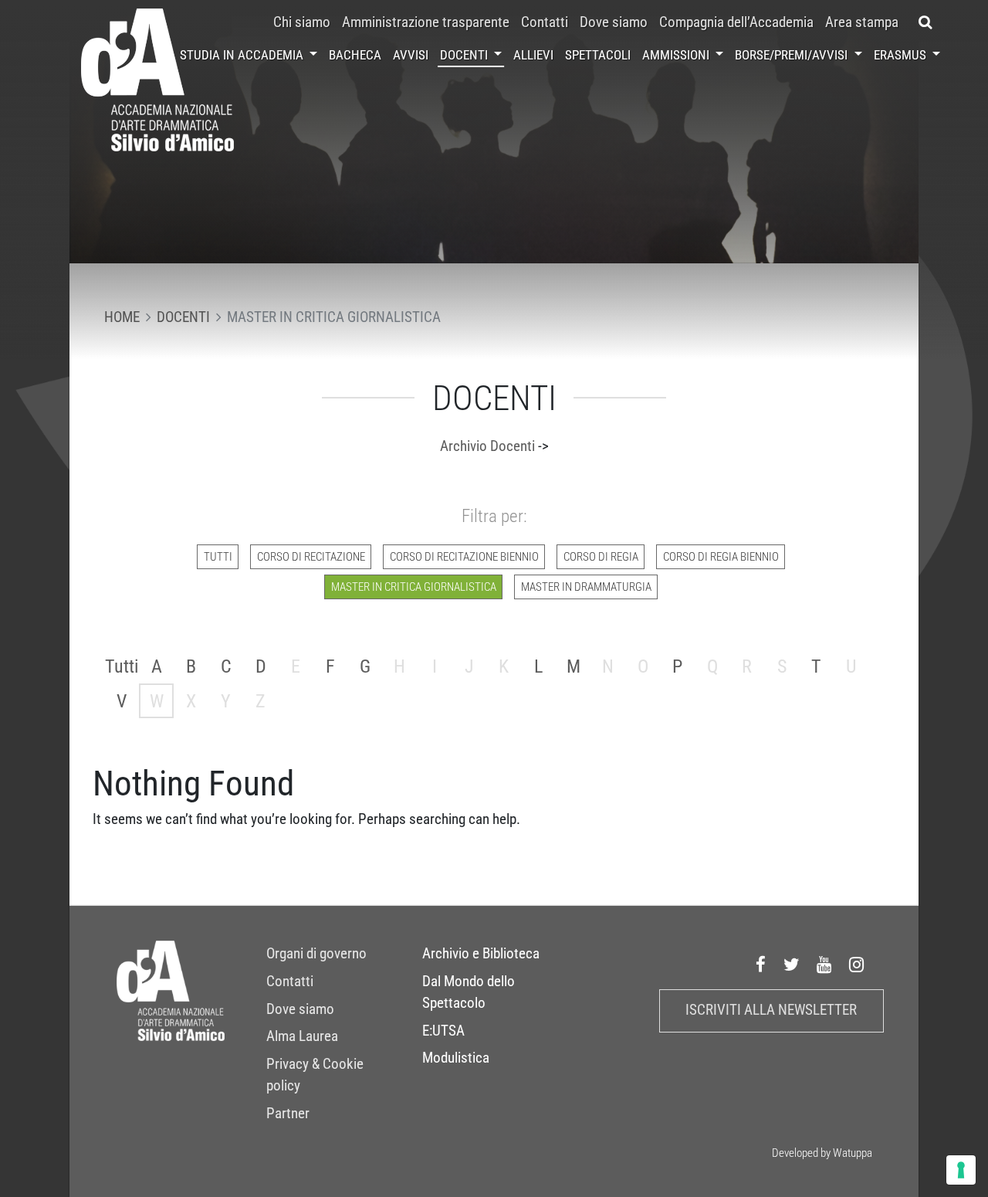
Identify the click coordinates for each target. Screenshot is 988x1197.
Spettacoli (598, 55)
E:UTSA (443, 1030)
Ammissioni (677, 55)
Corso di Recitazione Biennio (464, 557)
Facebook (761, 965)
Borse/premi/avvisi (793, 55)
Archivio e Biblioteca (481, 953)
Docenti (465, 55)
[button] (925, 22)
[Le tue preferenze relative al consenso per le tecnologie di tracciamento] (961, 1170)
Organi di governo (316, 953)
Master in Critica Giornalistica (413, 587)
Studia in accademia (243, 55)
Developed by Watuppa (822, 1153)
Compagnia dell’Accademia (736, 22)
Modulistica (455, 1057)
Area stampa (861, 22)
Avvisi (410, 55)
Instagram (857, 965)
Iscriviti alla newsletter (771, 1010)
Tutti (218, 557)
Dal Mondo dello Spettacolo (468, 992)
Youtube (824, 965)
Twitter (792, 965)
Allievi (533, 55)
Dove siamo (614, 22)
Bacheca (355, 55)
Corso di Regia (600, 557)
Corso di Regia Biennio (721, 557)
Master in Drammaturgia (586, 587)
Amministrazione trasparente (425, 22)
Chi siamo (301, 22)
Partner (288, 1113)
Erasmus (901, 55)
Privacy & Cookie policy (315, 1075)
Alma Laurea (302, 1036)
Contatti (544, 22)
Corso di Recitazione (311, 557)
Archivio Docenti (487, 446)
